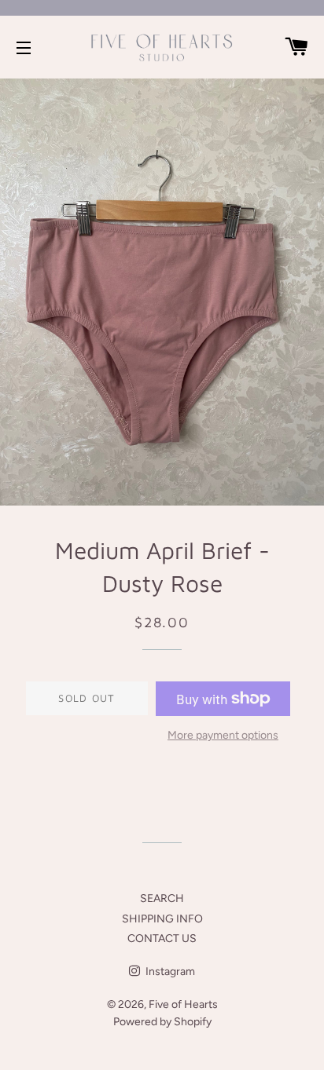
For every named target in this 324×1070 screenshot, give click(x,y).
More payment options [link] (223, 735)
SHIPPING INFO (162, 919)
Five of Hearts (183, 1004)
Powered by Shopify (162, 1021)
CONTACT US (162, 938)
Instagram (169, 971)
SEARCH (162, 898)
